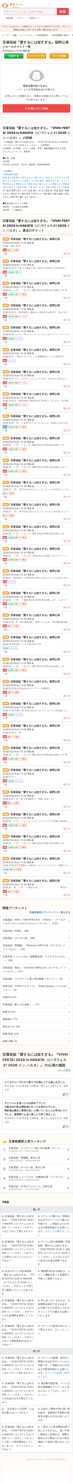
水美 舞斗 (15, 177)
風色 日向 (32, 184)
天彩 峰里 (39, 180)
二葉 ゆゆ (32, 187)
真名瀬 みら (8, 184)
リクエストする (36, 55)
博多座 (26, 50)
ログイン (21, 18)
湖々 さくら (62, 180)
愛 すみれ (39, 177)
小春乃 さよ (16, 180)
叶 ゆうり (61, 177)
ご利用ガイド (34, 18)
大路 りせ (56, 187)
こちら (19, 89)
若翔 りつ (28, 180)
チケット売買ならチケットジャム (12, 5)
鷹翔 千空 (50, 180)
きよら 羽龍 (44, 187)
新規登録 (10, 18)
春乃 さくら (44, 184)
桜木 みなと (27, 177)
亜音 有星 (21, 187)
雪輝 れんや (21, 184)
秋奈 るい (50, 177)
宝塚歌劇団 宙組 (10, 174)
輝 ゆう (12, 187)
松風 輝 (6, 177)
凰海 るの (56, 184)
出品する (14, 55)
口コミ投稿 (59, 55)
